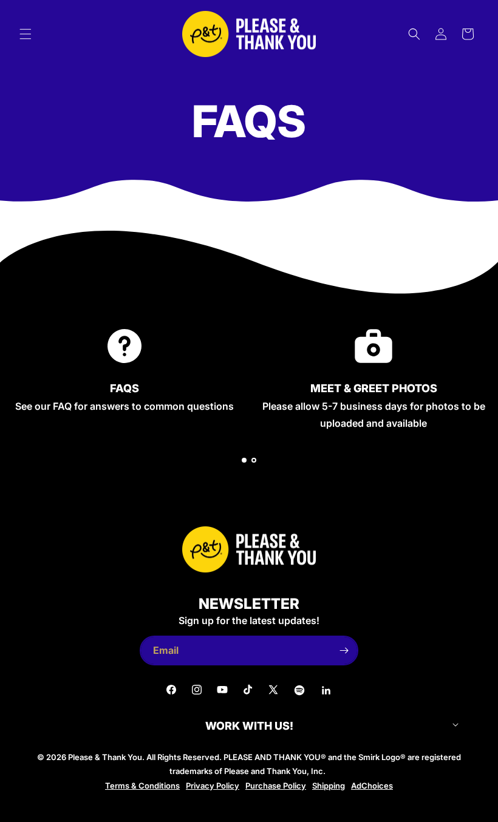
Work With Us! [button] (249, 726)
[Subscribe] (343, 650)
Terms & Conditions (142, 785)
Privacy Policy (212, 785)
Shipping (328, 785)
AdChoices (372, 785)
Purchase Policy (275, 785)
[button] (25, 34)
